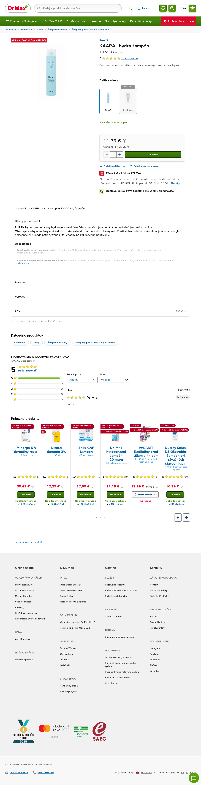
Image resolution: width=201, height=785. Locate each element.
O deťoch (65, 665)
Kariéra (153, 616)
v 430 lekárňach (57, 504)
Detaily (175, 183)
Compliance (111, 683)
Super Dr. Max (67, 596)
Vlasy (36, 342)
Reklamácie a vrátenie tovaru (30, 618)
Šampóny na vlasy (57, 342)
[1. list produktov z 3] (96, 517)
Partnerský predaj (69, 685)
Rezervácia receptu (142, 21)
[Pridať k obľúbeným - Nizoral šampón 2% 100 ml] (67, 426)
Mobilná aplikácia (24, 659)
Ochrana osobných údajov (118, 657)
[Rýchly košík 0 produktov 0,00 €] (192, 8)
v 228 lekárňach (27, 504)
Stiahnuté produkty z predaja (120, 637)
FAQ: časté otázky (159, 596)
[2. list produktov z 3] (101, 517)
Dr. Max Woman (68, 648)
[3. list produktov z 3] (105, 517)
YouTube (154, 654)
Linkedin (154, 671)
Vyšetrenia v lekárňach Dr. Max (121, 590)
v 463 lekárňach (116, 504)
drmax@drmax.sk (19, 772)
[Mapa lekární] (130, 8)
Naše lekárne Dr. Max (71, 590)
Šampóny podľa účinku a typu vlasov (95, 342)
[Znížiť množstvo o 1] (106, 154)
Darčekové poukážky (26, 613)
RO (191, 772)
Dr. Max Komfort (76, 21)
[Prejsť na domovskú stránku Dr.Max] (18, 8)
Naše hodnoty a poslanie (73, 601)
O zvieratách (66, 654)
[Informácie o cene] (124, 140)
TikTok (153, 665)
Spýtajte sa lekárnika (116, 596)
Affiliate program (68, 691)
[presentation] (26, 434)
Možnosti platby (23, 596)
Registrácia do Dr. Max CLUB (75, 627)
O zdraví (64, 659)
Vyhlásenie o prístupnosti (118, 677)
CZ (182, 772)
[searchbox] (78, 8)
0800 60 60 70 (46, 772)
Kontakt (154, 584)
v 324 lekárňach (86, 504)
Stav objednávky (115, 21)
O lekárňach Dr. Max (70, 584)
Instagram (155, 648)
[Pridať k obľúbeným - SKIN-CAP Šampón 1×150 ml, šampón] (97, 426)
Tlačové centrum (113, 616)
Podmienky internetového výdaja (122, 671)
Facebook (155, 659)
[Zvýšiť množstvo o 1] (120, 154)
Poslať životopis (158, 622)
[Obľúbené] (163, 8)
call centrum (22, 263)
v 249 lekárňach (176, 504)
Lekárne (96, 21)
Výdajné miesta (23, 601)
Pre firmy (19, 607)
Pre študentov (157, 627)
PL (187, 772)
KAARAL (104, 40)
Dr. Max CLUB (53, 21)
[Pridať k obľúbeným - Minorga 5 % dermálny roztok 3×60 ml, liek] (37, 426)
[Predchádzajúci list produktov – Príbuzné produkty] (178, 517)
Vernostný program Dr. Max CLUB (77, 622)
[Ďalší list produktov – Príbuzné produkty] (186, 517)
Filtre (102, 374)
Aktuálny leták (22, 639)
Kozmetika (19, 342)
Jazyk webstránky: (124, 772)
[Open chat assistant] (193, 777)
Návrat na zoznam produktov (29, 542)
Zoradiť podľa (74, 374)
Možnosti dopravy (24, 590)
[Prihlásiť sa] (172, 8)
